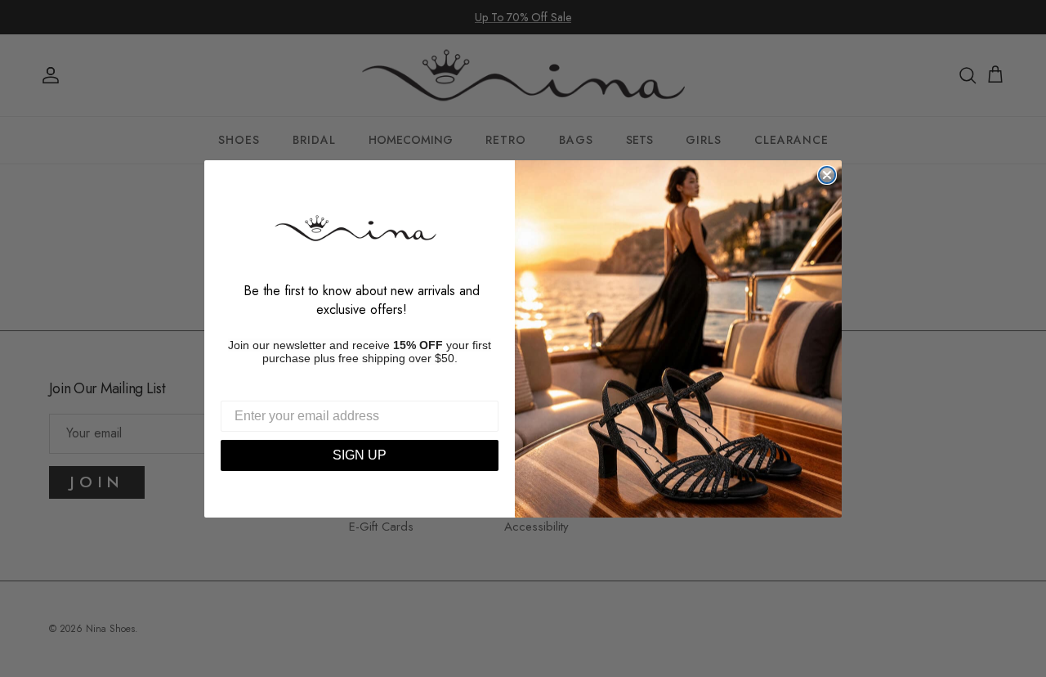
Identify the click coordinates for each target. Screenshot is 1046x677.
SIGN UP (360, 455)
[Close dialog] (827, 175)
